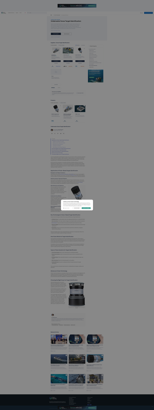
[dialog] (77, 205)
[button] (66, 208)
